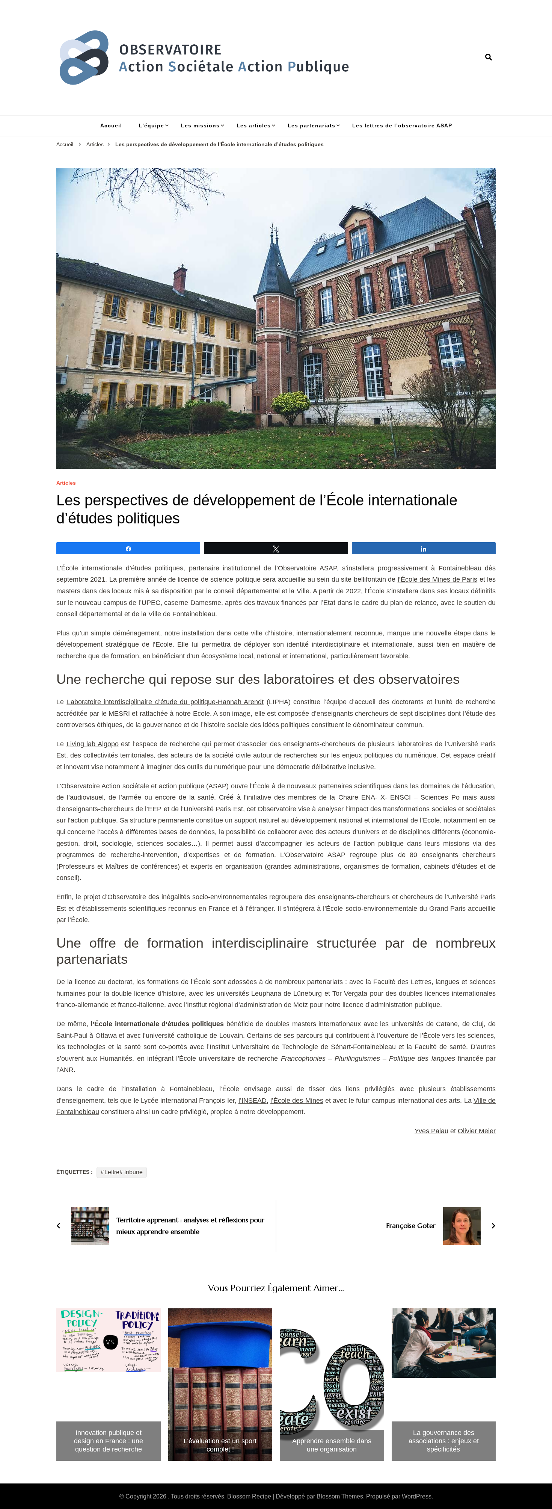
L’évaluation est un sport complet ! (220, 1445)
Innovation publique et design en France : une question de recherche (108, 1441)
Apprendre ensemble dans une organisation (331, 1445)
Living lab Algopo (92, 744)
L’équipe (151, 125)
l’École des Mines (296, 1100)
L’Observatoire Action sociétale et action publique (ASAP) (142, 786)
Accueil (111, 125)
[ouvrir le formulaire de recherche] (488, 57)
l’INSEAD (252, 1100)
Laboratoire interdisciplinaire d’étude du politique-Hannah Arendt (165, 702)
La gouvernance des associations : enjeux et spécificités (444, 1441)
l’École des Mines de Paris (438, 579)
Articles (66, 483)
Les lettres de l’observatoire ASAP (402, 125)
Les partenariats (311, 125)
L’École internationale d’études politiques (119, 568)
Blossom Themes (340, 1496)
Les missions (200, 125)
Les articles (254, 125)
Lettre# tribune (123, 1172)
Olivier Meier (477, 1131)
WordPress (416, 1496)
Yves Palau (431, 1131)
